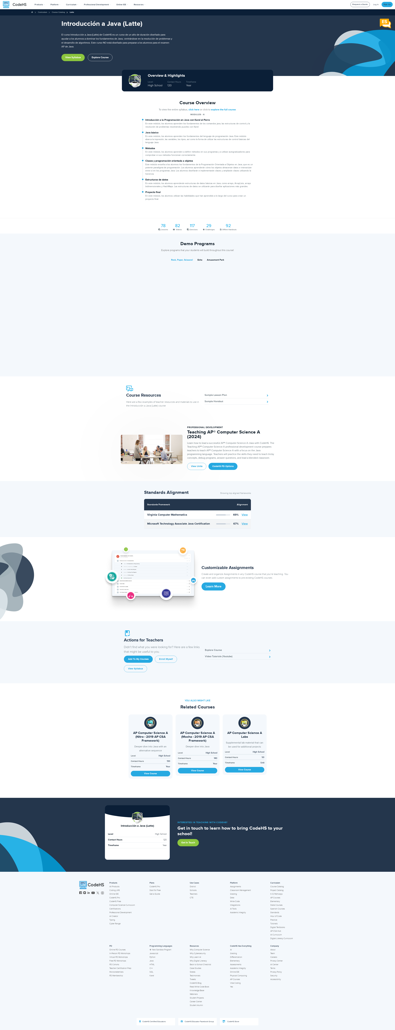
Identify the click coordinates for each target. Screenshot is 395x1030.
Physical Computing (238, 975)
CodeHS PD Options (223, 466)
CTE (191, 897)
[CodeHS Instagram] (84, 893)
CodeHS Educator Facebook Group (199, 1021)
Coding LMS (114, 890)
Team (272, 953)
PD (110, 946)
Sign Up (387, 4)
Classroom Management (240, 890)
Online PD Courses (117, 949)
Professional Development (120, 912)
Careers (273, 957)
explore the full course (223, 109)
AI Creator (113, 916)
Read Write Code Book (199, 987)
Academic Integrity (238, 912)
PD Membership (116, 975)
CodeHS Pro (114, 897)
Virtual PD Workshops (118, 957)
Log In (376, 4)
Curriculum (42, 12)
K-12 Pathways (276, 894)
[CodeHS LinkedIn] (88, 893)
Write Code (235, 901)
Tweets (193, 979)
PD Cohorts (114, 964)
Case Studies (195, 968)
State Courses (276, 905)
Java (152, 961)
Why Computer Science (200, 949)
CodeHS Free (115, 901)
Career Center (196, 1001)
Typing (112, 920)
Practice (273, 920)
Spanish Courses (277, 909)
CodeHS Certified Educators (154, 1021)
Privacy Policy (276, 972)
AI (231, 949)
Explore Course (100, 57)
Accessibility (275, 979)
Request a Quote (360, 4)
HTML (152, 964)
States (192, 972)
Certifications (115, 909)
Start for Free (155, 890)
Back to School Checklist (200, 964)
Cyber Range (115, 923)
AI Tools (233, 909)
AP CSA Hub (275, 931)
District (193, 886)
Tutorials (274, 923)
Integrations (235, 905)
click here (194, 109)
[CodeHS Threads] (102, 893)
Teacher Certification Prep (120, 968)
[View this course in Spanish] (385, 23)
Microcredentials (116, 972)
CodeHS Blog (195, 983)
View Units (196, 466)
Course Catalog (58, 12)
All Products (114, 886)
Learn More (213, 586)
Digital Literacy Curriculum (281, 938)
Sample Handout (214, 401)
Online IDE (113, 894)
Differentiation (236, 957)
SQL (151, 972)
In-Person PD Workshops (119, 953)
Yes (231, 987)
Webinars (194, 994)
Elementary (275, 901)
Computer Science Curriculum (122, 905)
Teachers (193, 894)
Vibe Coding (235, 983)
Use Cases (194, 883)
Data (232, 897)
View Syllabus (73, 57)
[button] (40, 4)
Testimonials (195, 975)
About (272, 949)
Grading (233, 894)
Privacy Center (276, 961)
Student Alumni (196, 1005)
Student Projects (197, 998)
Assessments (235, 964)
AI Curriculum (276, 935)
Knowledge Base (197, 990)
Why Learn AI (195, 957)
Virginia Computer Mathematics (167, 514)
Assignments (235, 886)
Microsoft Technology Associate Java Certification (178, 523)
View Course (150, 773)
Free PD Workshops (117, 961)
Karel (152, 975)
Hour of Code (276, 916)
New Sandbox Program (161, 949)
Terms (272, 968)
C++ (151, 968)
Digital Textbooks (277, 927)
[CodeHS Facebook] (80, 893)
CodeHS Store (233, 1021)
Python (152, 957)
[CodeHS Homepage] (16, 4)
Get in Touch (188, 842)
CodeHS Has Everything (241, 946)
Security (273, 975)
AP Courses (275, 897)
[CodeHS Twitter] (97, 893)
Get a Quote (155, 894)
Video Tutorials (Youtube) (218, 656)
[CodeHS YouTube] (93, 893)
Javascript (154, 953)
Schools (193, 890)
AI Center (274, 964)
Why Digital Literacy (198, 961)
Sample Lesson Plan (216, 395)
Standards (274, 912)
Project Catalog (276, 890)
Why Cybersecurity (198, 953)
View (245, 514)
